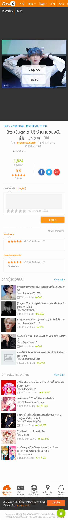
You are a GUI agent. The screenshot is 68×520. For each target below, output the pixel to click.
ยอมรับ (56, 502)
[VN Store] (61, 513)
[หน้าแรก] (8, 3)
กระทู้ (21, 3)
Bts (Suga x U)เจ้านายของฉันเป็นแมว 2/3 (34, 135)
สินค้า (19, 11)
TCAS (61, 3)
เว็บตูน (42, 3)
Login (52, 220)
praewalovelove (12, 255)
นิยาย (31, 3)
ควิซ (52, 3)
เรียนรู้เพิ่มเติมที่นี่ (22, 506)
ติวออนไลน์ (7, 11)
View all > (59, 279)
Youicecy (9, 234)
